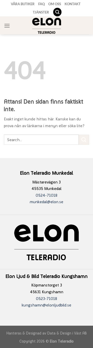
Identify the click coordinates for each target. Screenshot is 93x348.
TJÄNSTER (41, 12)
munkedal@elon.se (46, 201)
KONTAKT (73, 4)
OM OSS (54, 4)
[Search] (57, 12)
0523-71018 (46, 298)
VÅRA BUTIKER (23, 4)
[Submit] (84, 140)
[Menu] (7, 25)
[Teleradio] (46, 25)
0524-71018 (46, 195)
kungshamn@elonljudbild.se (46, 305)
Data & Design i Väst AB (67, 333)
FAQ (41, 4)
